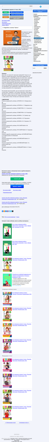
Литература (36, 32)
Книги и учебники (37, 53)
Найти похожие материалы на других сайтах (16, 18)
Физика (35, 23)
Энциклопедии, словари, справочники (38, 55)
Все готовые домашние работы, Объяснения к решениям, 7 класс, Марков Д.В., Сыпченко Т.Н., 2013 (21, 226)
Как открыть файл (6, 20)
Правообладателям (7, 192)
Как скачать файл (7, 190)
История (36, 29)
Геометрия (36, 22)
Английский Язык (38, 39)
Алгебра (36, 20)
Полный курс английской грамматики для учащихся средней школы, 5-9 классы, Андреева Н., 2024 (21, 276)
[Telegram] (9, 211)
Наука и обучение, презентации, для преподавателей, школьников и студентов (40, 50)
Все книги (35, 56)
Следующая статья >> (24, 422)
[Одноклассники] (4, 211)
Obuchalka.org (6, 438)
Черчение (36, 31)
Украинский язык (38, 42)
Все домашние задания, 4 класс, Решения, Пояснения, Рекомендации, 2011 (21, 324)
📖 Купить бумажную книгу (17, 12)
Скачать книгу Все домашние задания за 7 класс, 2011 (14, 173)
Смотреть (6, 17)
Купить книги (17, 186)
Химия (35, 25)
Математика (37, 19)
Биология (36, 35)
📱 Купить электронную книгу (16, 14)
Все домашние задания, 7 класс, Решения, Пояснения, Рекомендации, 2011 (21, 259)
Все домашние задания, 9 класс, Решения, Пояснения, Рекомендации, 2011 (21, 309)
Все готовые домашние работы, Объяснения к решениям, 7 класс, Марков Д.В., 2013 (21, 243)
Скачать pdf (17, 178)
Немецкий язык (37, 41)
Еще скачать (5, 14)
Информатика (37, 26)
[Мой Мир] (6, 211)
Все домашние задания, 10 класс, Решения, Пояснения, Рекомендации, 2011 (21, 293)
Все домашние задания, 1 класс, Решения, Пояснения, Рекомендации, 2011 (21, 407)
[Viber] (7, 211)
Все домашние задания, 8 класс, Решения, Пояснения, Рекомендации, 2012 (21, 340)
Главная (35, 14)
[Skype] (11, 211)
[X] (12, 211)
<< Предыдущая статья (10, 422)
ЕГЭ (34, 45)
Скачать (5, 12)
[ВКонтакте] (2, 211)
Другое (35, 58)
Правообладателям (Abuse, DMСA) (6, 24)
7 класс (17, 216)
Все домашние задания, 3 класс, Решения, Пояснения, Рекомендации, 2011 (21, 375)
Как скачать (4, 22)
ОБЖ (35, 33)
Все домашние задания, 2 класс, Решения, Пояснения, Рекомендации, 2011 (21, 391)
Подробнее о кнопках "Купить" (11, 27)
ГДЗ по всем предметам (9, 216)
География (36, 28)
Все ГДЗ (35, 44)
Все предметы (37, 36)
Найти (34, 59)
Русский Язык (37, 18)
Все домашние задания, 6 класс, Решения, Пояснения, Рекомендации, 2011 (21, 360)
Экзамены (35, 47)
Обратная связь (37, 61)
